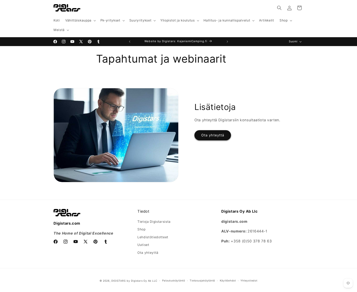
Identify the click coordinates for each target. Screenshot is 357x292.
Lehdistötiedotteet (152, 237)
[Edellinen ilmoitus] (129, 41)
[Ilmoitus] (227, 41)
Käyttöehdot (228, 280)
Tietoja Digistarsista (154, 222)
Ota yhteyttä (212, 135)
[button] (80, 20)
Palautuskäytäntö (173, 280)
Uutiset (143, 245)
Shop (141, 229)
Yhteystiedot (248, 280)
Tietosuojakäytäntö (202, 280)
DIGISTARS (118, 280)
